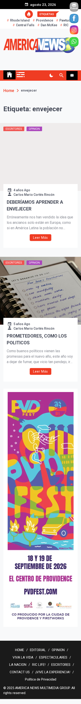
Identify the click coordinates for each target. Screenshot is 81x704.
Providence (44, 20)
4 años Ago (22, 190)
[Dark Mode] (51, 75)
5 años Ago (22, 324)
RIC (65, 25)
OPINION (34, 128)
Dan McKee (49, 25)
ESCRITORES (14, 128)
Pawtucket (66, 20)
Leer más (40, 237)
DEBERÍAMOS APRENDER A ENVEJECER (35, 205)
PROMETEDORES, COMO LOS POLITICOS (37, 339)
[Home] (9, 74)
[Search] (61, 75)
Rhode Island (20, 20)
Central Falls (25, 25)
